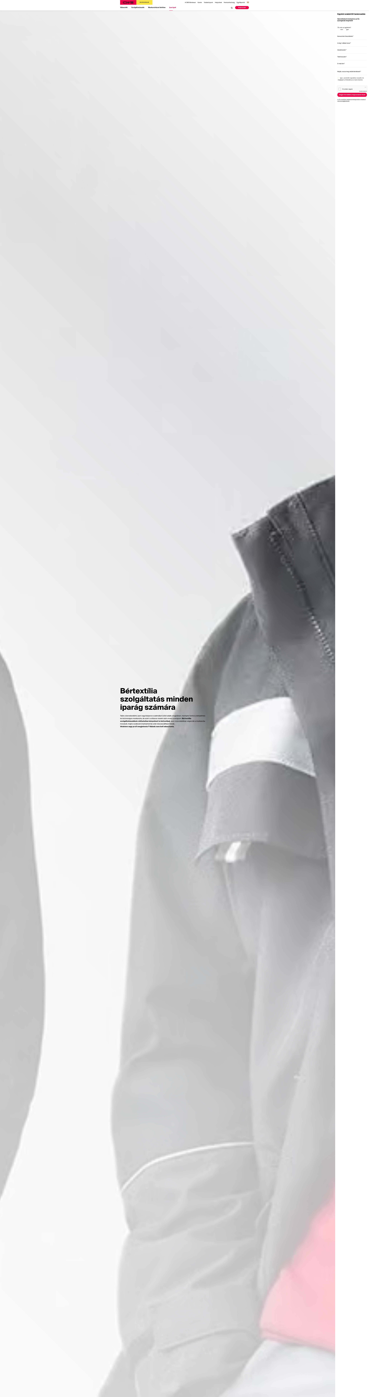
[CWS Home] (136, 2)
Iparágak (172, 7)
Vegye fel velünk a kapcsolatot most (352, 94)
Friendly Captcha (363, 91)
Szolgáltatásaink (137, 7)
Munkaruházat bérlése (156, 7)
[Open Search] (232, 8)
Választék (124, 7)
